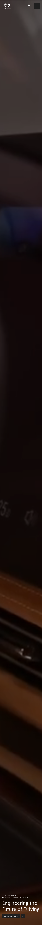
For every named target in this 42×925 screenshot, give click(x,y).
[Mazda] (7, 6)
